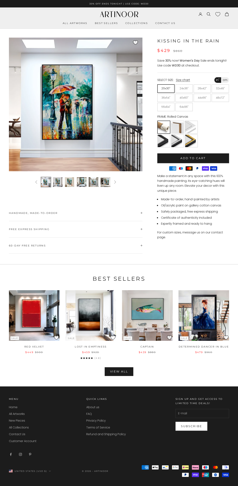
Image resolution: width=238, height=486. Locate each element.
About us (92, 407)
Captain (147, 346)
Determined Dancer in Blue (204, 346)
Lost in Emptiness (91, 346)
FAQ (89, 414)
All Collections (19, 427)
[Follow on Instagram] (20, 454)
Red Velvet (34, 346)
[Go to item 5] (93, 182)
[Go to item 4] (81, 182)
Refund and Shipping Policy (106, 434)
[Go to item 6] (105, 182)
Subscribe (191, 426)
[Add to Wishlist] (138, 41)
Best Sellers (106, 23)
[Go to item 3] (70, 182)
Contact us (165, 23)
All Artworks (75, 23)
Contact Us (17, 434)
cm (225, 80)
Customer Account (22, 441)
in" (217, 80)
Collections (136, 23)
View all (119, 371)
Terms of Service (98, 427)
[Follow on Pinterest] (30, 454)
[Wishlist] (218, 14)
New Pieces (17, 420)
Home (13, 407)
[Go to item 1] (46, 182)
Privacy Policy (96, 420)
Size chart (183, 80)
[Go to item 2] (58, 182)
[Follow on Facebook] (11, 454)
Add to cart (193, 158)
